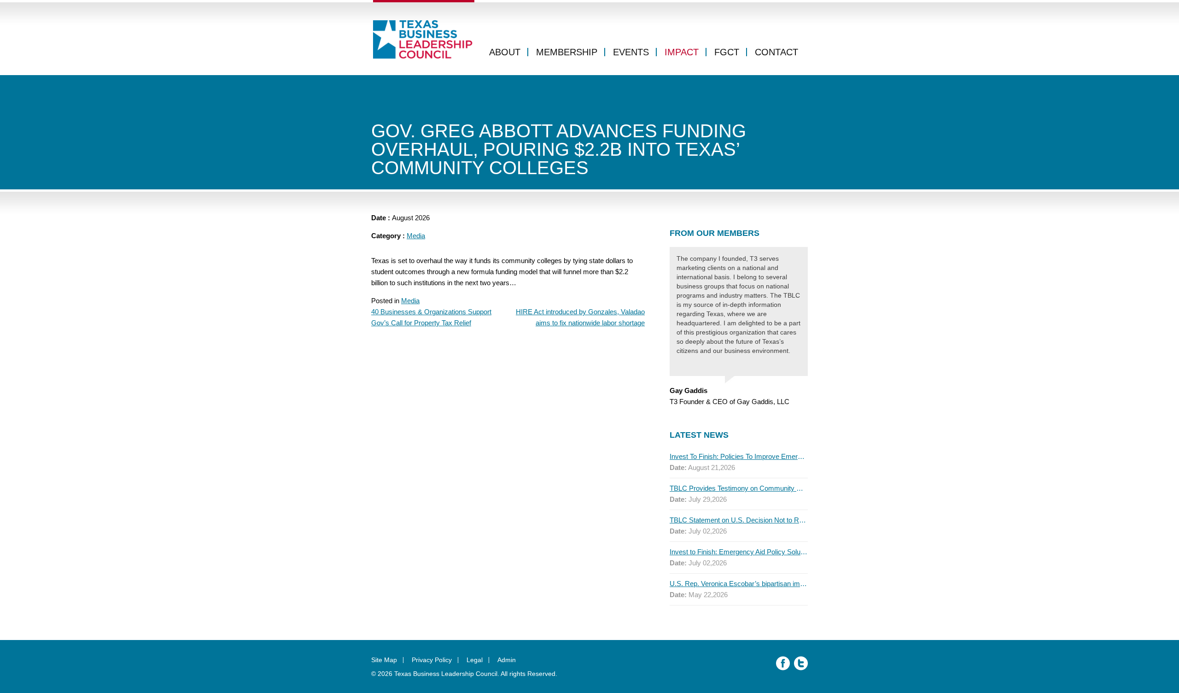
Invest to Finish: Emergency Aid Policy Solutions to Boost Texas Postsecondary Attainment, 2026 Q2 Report (739, 552)
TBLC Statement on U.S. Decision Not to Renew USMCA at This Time (739, 520)
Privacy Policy (432, 660)
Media (416, 236)
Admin (506, 660)
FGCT (726, 52)
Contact (776, 52)
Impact (682, 52)
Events (631, 52)
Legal (475, 660)
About (504, 52)
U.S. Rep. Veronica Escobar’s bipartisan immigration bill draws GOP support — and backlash (739, 583)
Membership (566, 52)
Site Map (384, 660)
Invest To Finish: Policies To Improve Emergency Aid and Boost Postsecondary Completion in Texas (739, 456)
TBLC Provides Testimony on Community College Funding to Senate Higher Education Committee (739, 488)
